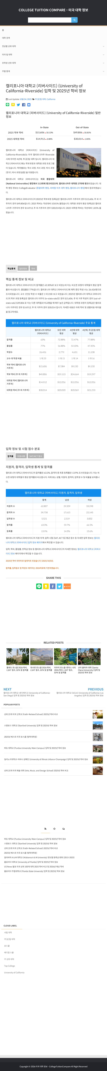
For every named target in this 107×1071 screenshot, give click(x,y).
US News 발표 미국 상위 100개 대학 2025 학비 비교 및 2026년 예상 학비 (34, 866)
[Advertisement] (53, 238)
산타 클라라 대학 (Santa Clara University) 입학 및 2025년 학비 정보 (89, 670)
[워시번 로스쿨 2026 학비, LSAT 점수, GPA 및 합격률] (42, 656)
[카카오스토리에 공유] (12, 105)
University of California (14, 972)
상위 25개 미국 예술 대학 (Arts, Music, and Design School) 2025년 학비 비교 (36, 770)
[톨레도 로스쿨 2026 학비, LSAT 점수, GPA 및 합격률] (18, 656)
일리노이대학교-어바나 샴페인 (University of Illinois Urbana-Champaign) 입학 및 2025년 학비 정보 (46, 759)
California (51, 99)
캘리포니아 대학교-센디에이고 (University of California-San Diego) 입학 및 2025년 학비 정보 (26, 694)
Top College (9, 966)
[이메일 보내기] (28, 105)
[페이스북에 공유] (23, 105)
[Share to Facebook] (52, 586)
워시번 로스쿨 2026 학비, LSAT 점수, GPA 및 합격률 (41, 668)
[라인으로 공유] (8, 105)
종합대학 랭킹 (43, 188)
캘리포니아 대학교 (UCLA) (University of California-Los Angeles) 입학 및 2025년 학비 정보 (80, 694)
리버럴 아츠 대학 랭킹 (59, 188)
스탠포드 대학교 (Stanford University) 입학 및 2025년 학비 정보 (30, 725)
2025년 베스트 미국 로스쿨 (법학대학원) (20, 737)
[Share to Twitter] (59, 586)
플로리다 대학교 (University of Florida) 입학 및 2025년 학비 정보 (31, 862)
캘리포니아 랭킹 (77, 188)
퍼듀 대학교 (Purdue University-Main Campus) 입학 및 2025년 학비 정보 (35, 748)
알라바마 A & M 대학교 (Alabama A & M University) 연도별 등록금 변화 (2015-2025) (39, 857)
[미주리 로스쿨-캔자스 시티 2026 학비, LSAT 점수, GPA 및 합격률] (65, 656)
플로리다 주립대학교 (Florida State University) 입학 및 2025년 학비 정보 (34, 871)
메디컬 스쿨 (9, 952)
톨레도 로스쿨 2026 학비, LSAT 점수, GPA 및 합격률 (17, 668)
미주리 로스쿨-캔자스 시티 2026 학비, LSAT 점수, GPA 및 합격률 (65, 670)
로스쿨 (7, 946)
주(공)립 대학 (40, 99)
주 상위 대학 (9, 959)
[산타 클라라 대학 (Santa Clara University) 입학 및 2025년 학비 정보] (89, 656)
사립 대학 (8, 932)
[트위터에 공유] (18, 105)
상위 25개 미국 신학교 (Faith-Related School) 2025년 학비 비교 (31, 714)
